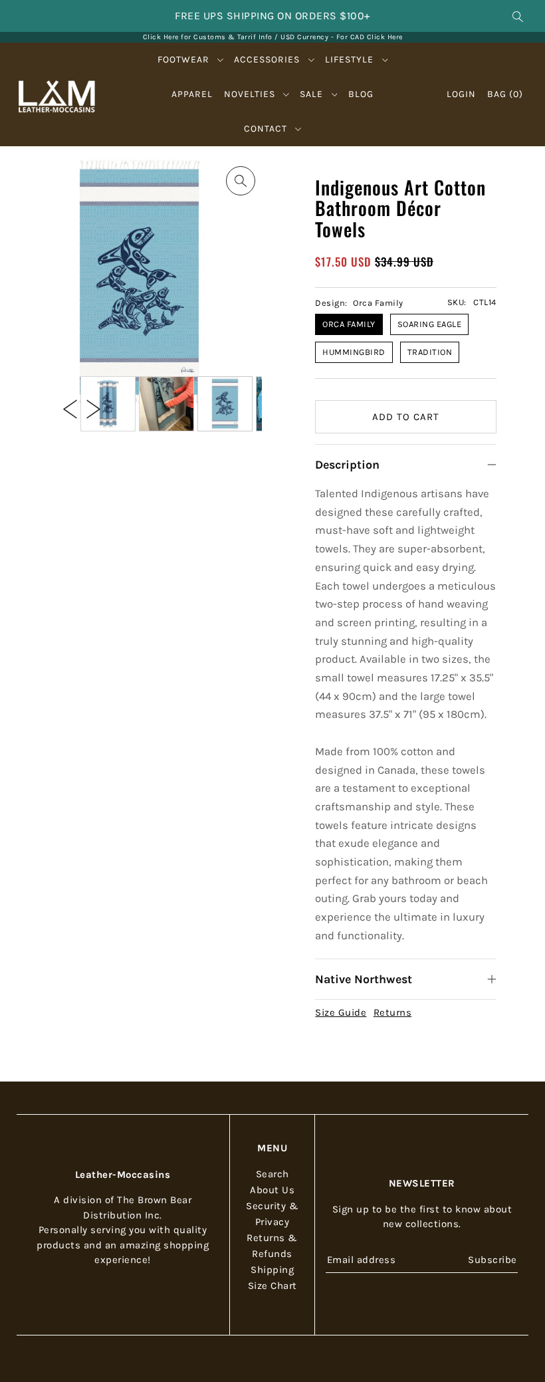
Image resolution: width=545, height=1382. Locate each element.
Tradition (430, 352)
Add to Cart (405, 417)
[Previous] (70, 408)
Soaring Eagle (429, 324)
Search (272, 1174)
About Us (272, 1190)
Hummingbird (353, 352)
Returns (393, 1012)
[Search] (517, 16)
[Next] (93, 408)
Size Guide (340, 1012)
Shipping (272, 1270)
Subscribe (492, 1260)
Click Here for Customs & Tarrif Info (207, 37)
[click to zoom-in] (240, 180)
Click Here (385, 37)
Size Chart (272, 1286)
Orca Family (349, 324)
